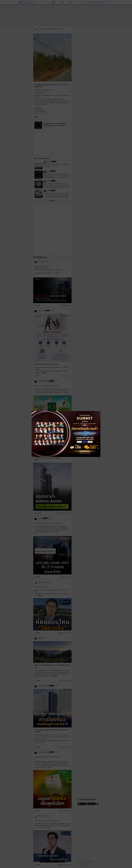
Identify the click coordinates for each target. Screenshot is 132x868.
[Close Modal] (98, 413)
